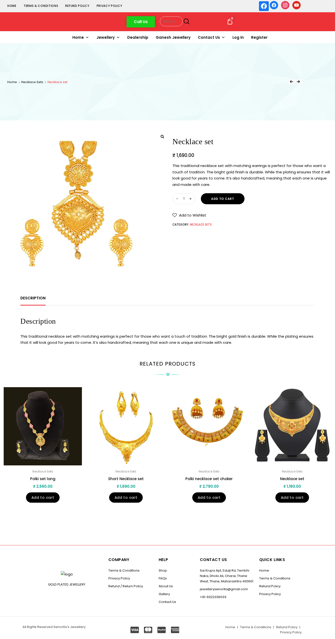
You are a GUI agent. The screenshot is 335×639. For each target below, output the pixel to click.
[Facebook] (274, 4)
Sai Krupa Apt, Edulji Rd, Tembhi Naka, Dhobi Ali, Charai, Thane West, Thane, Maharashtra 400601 (226, 576)
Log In (238, 37)
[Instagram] (285, 4)
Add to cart (222, 199)
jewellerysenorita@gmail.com (224, 589)
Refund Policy (77, 6)
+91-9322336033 (213, 597)
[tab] (33, 298)
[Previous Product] (291, 81)
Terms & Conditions (41, 6)
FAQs (163, 578)
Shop (163, 570)
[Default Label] (296, 4)
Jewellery (105, 37)
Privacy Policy (109, 6)
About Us (166, 586)
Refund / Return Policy (125, 586)
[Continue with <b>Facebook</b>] (264, 6)
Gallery (164, 594)
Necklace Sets (32, 82)
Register (259, 37)
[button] (141, 21)
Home (11, 6)
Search (186, 21)
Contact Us (209, 37)
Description (33, 298)
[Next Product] (298, 81)
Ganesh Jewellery (173, 37)
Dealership (137, 37)
